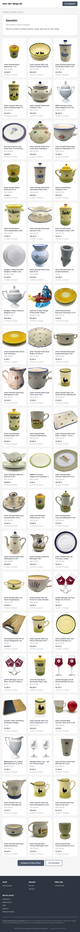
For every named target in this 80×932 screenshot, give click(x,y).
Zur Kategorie (70, 4)
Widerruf (5, 908)
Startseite (5, 12)
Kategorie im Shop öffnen (31, 863)
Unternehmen (59, 886)
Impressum (6, 899)
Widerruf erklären (8, 912)
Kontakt (31, 886)
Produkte (13, 12)
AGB (4, 905)
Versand (31, 889)
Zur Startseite (53, 863)
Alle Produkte (7, 886)
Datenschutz (7, 902)
